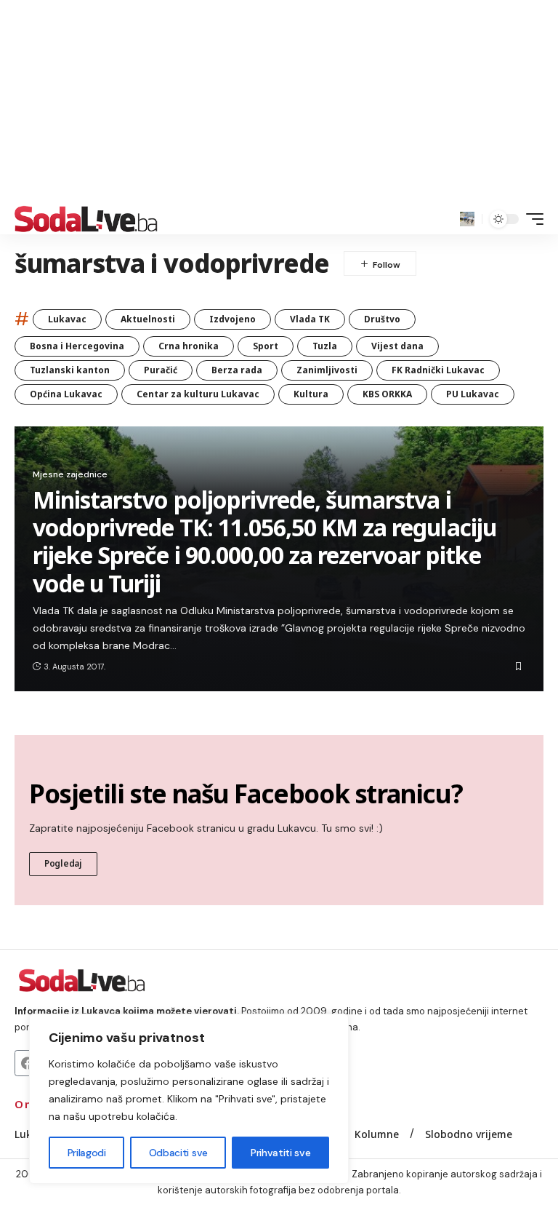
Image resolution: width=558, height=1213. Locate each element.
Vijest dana (397, 346)
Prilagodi (87, 1152)
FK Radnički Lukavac (438, 370)
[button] (467, 219)
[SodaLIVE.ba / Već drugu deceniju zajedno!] (86, 219)
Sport (265, 346)
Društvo (382, 319)
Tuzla (324, 346)
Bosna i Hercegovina (77, 346)
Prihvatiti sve (280, 1152)
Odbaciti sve (178, 1152)
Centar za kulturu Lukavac (198, 394)
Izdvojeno (232, 319)
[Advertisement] (279, 102)
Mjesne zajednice (70, 474)
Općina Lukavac (66, 394)
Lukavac (67, 319)
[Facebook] (28, 1063)
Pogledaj (63, 863)
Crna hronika (188, 346)
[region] (189, 1099)
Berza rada (236, 370)
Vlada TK (310, 319)
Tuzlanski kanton (70, 370)
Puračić (160, 370)
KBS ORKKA (387, 394)
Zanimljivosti (326, 370)
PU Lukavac (472, 394)
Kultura (311, 394)
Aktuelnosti (148, 319)
